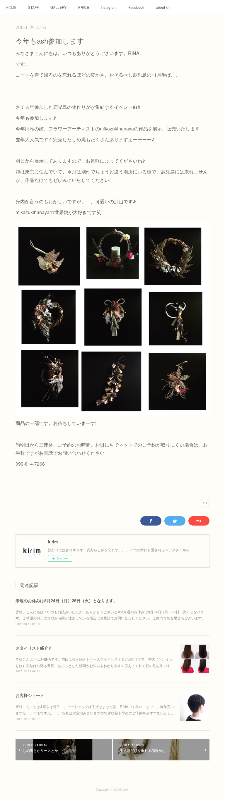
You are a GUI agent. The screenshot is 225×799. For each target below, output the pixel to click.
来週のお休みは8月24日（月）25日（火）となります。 (66, 600)
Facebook (136, 7)
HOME (11, 7)
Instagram (109, 7)
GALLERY (58, 7)
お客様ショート (30, 695)
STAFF (33, 7)
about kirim (164, 7)
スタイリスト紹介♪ (33, 648)
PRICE (83, 7)
